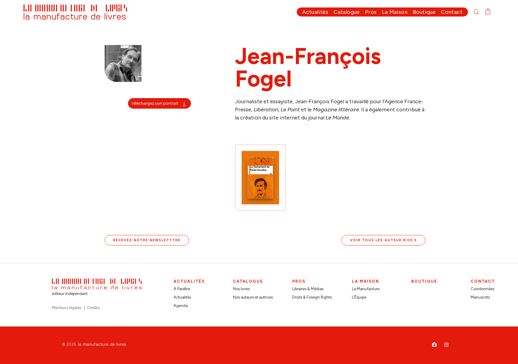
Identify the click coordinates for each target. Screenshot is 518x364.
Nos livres (241, 289)
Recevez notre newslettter (146, 240)
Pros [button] (371, 12)
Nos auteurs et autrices (253, 297)
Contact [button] (452, 12)
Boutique (424, 12)
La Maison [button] (394, 12)
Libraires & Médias (307, 289)
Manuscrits (480, 297)
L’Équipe (359, 297)
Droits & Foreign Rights (312, 297)
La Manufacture (366, 289)
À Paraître (182, 289)
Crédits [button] (93, 307)
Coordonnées (482, 289)
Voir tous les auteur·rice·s (383, 240)
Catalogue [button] (347, 12)
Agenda (181, 305)
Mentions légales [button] (66, 307)
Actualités (182, 297)
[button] (479, 12)
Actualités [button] (315, 12)
